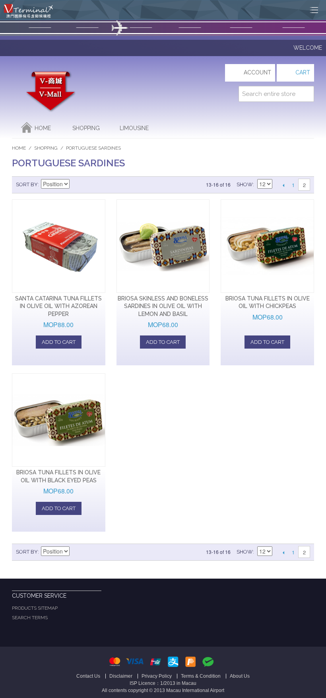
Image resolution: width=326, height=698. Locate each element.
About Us (240, 676)
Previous (283, 185)
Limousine (134, 128)
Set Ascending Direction (77, 185)
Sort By (27, 184)
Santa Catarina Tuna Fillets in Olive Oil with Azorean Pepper (58, 306)
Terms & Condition (201, 676)
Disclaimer (120, 676)
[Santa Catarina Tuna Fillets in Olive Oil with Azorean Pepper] (58, 246)
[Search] (306, 94)
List (105, 185)
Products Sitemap (35, 608)
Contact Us (88, 676)
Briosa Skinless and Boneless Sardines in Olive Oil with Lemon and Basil (163, 306)
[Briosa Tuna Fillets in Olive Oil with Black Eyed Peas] (58, 420)
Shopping (86, 128)
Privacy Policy (157, 676)
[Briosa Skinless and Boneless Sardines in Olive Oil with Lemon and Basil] (163, 246)
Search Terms (30, 617)
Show (245, 184)
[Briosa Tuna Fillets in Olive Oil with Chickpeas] (267, 246)
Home (43, 128)
